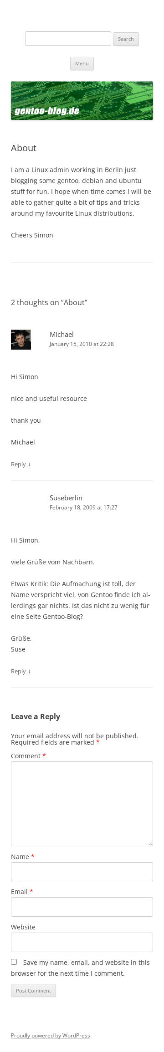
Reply (18, 464)
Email (22, 891)
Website (23, 927)
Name (23, 856)
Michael (62, 334)
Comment (28, 755)
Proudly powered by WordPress (50, 1035)
